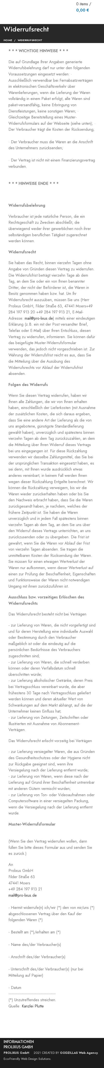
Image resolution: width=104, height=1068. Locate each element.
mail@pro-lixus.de (39, 318)
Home (8, 40)
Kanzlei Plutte (33, 1006)
